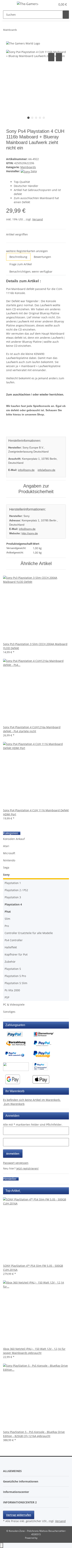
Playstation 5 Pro (15, 976)
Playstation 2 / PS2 (16, 890)
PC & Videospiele (14, 1004)
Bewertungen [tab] (42, 257)
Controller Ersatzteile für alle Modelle (29, 933)
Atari (6, 846)
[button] (49, 4)
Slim (7, 919)
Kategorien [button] (11, 833)
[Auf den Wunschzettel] (59, 57)
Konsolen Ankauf (14, 839)
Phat (8, 911)
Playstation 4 (13, 904)
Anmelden (12, 1153)
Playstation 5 (13, 969)
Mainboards (28, 167)
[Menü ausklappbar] (8, 4)
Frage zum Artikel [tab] (20, 264)
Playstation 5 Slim (16, 983)
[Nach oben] (1, 1545)
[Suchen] (66, 14)
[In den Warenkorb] (9, 48)
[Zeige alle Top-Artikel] (20, 1190)
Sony (6, 874)
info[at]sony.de (46, 469)
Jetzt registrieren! (27, 1168)
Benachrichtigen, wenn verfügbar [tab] (30, 271)
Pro (7, 926)
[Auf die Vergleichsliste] (51, 57)
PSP (7, 997)
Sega (6, 867)
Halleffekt (11, 947)
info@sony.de (26, 469)
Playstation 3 (13, 897)
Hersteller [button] (10, 1179)
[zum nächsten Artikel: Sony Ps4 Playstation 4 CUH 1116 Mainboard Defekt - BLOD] (27, 30)
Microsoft (9, 853)
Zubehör (10, 961)
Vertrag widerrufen (18, 1515)
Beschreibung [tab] (18, 257)
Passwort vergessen (15, 1163)
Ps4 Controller (14, 940)
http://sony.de (30, 533)
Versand (37, 219)
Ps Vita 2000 (12, 990)
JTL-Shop (42, 1537)
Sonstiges (9, 1012)
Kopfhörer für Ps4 (16, 954)
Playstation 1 (13, 883)
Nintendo (9, 860)
